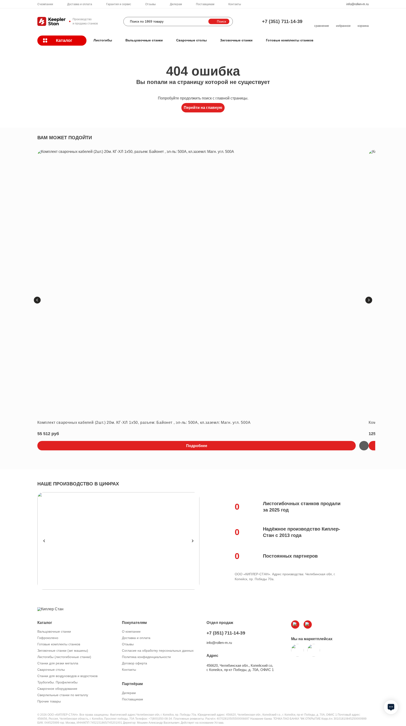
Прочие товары (49, 701)
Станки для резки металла (57, 663)
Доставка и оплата (79, 4)
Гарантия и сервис (118, 4)
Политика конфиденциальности (146, 657)
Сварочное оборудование (57, 688)
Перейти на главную (203, 108)
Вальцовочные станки (144, 40)
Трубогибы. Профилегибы (57, 682)
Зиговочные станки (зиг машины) (62, 650)
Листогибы (103, 40)
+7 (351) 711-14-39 (282, 21)
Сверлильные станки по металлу (62, 695)
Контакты (234, 4)
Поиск (221, 21)
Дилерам (176, 4)
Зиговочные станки (236, 40)
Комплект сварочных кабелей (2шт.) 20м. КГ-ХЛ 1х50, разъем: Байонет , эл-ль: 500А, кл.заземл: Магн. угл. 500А (143, 422)
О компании (45, 4)
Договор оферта (134, 663)
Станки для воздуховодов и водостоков (67, 676)
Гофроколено (47, 638)
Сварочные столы (191, 40)
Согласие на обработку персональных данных (158, 650)
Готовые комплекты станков (289, 40)
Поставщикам (205, 4)
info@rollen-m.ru (357, 4)
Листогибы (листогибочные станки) (64, 657)
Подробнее (196, 446)
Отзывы (150, 4)
